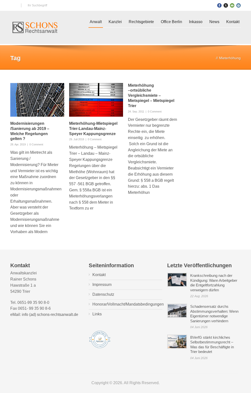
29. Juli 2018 (76, 139)
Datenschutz (103, 294)
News (214, 22)
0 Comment (36, 144)
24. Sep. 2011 (136, 111)
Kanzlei (115, 22)
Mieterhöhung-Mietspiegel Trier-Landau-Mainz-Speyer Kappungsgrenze (93, 128)
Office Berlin (171, 22)
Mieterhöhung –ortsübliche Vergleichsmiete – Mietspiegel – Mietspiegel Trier (151, 95)
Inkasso (195, 22)
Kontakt (232, 22)
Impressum (102, 284)
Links (97, 314)
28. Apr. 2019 (18, 144)
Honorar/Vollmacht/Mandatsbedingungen (128, 304)
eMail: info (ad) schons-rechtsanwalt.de (44, 314)
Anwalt (96, 22)
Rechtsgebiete (141, 22)
